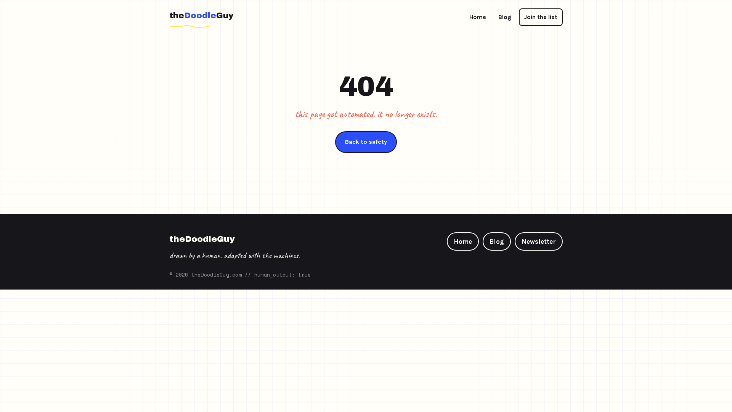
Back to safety (366, 141)
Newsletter (539, 241)
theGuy (201, 15)
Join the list (540, 17)
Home (477, 17)
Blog (504, 17)
